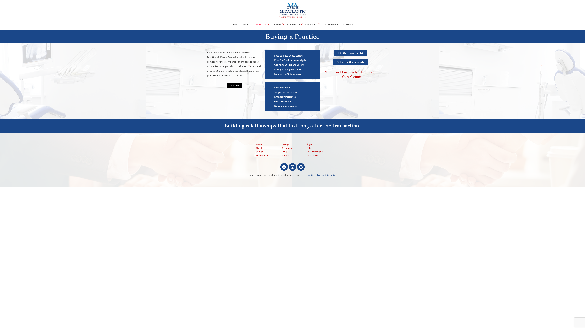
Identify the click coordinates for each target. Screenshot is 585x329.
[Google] (301, 167)
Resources (293, 24)
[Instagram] (292, 167)
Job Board (311, 24)
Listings (276, 24)
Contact (348, 24)
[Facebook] (284, 167)
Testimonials (330, 24)
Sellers (310, 148)
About (247, 24)
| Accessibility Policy (311, 175)
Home (235, 24)
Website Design (329, 175)
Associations (262, 155)
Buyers (310, 144)
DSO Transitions (315, 151)
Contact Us (312, 155)
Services (261, 24)
